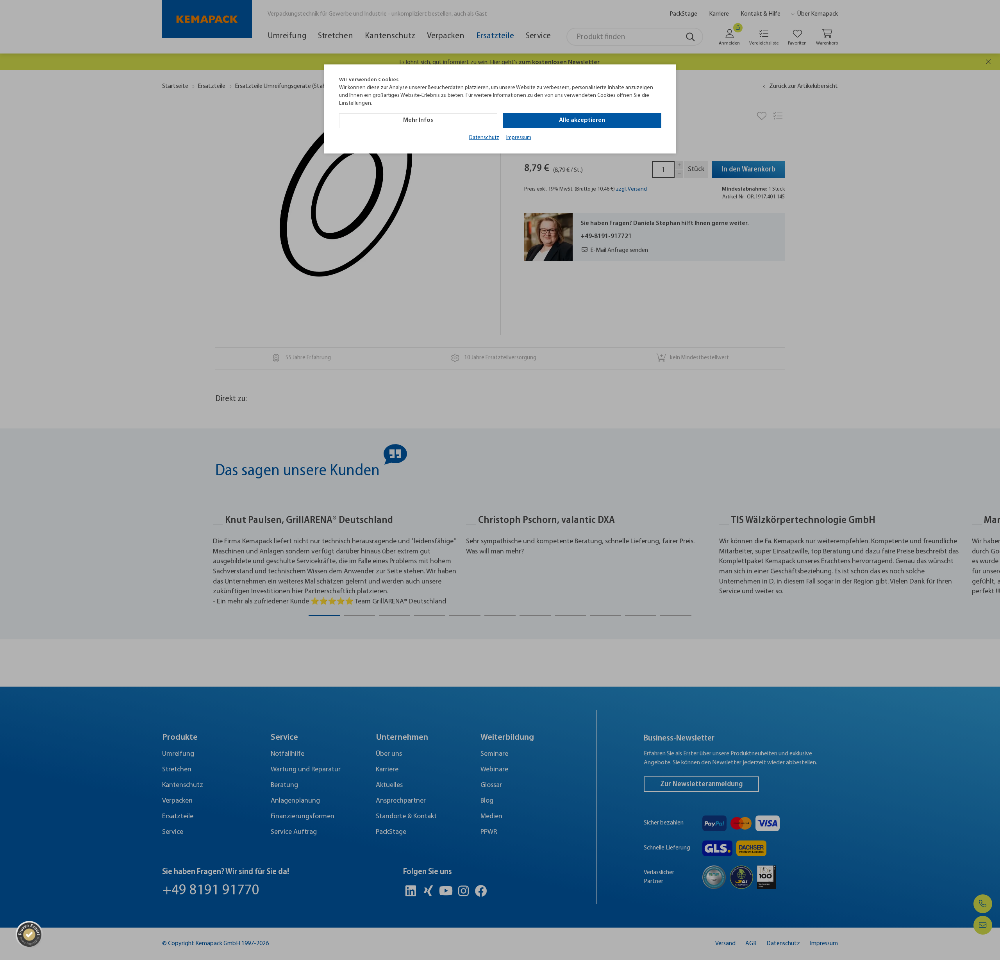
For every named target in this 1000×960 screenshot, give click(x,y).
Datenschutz (484, 138)
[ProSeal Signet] (29, 934)
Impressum (518, 138)
